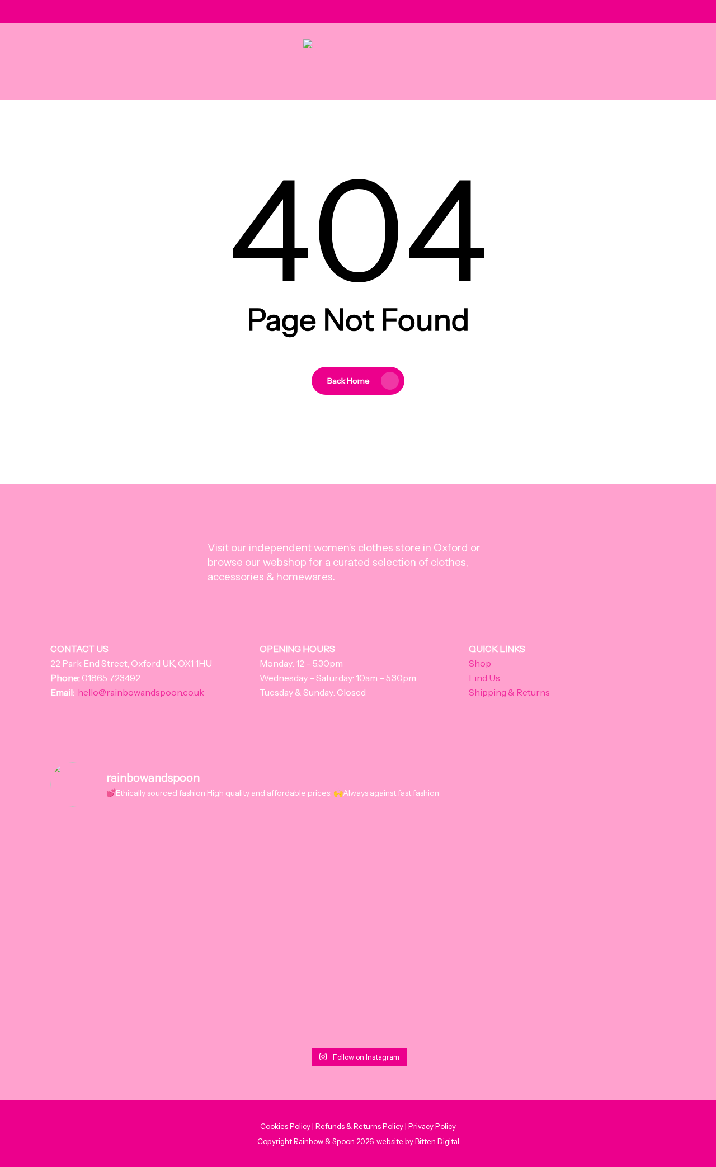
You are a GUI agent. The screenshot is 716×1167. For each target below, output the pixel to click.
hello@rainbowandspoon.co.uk (141, 692)
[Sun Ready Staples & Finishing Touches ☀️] (358, 834)
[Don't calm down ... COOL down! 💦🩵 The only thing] (606, 929)
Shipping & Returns (509, 692)
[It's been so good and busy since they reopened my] (109, 900)
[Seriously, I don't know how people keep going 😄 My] (482, 922)
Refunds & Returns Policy (359, 1126)
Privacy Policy (432, 1126)
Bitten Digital (437, 1141)
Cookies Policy (285, 1126)
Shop (480, 663)
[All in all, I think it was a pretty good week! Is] (234, 900)
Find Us (484, 677)
